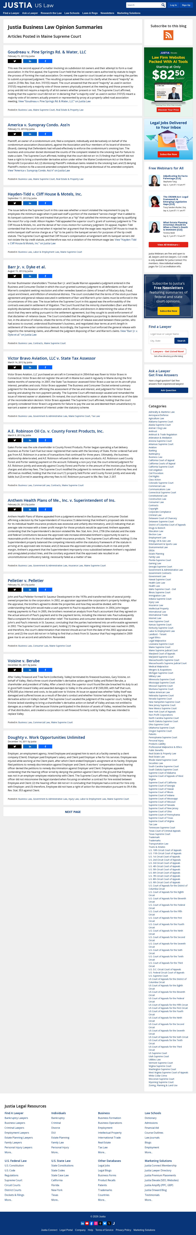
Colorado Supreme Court (161, 482)
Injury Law (73, 798)
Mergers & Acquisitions (160, 669)
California (56, 1180)
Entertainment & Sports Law (163, 544)
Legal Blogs (104, 1170)
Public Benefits (156, 750)
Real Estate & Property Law (69, 109)
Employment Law (157, 537)
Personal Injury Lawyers (18, 1147)
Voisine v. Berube (24, 660)
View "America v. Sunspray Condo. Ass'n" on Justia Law (39, 170)
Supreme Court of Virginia (161, 821)
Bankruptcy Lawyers (16, 1118)
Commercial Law (41, 485)
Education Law (156, 531)
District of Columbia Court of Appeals (167, 524)
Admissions (151, 1123)
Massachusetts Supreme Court (164, 660)
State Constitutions (62, 1165)
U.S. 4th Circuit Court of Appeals (164, 866)
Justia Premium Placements (160, 1175)
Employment (105, 1127)
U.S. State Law (61, 1161)
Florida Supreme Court (160, 560)
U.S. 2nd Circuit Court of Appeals (165, 859)
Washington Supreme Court (162, 1069)
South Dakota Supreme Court (163, 769)
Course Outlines (154, 1132)
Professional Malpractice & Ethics (165, 747)
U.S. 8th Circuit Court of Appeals (164, 879)
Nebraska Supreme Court (161, 695)
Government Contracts (160, 573)
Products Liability (157, 743)
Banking (153, 450)
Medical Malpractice (158, 666)
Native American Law (159, 692)
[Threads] (100, 1223)
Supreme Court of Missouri (162, 801)
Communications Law (159, 489)
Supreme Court (13, 1180)
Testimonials (152, 1195)
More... (8, 1152)
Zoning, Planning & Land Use (163, 1085)
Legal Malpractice (157, 640)
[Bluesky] (105, 1223)
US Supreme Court (158, 1053)
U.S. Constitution (14, 1165)
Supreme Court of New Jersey (163, 808)
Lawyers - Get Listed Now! (168, 351)
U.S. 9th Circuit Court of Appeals (164, 882)
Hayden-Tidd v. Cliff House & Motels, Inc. (45, 194)
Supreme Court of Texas (161, 817)
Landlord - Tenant (157, 634)
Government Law (157, 576)
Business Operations (110, 1123)
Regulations (11, 1175)
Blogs (148, 1142)
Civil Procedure (156, 473)
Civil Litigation (155, 469)
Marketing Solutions (128, 13)
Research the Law (51, 13)
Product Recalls (106, 1180)
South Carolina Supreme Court (164, 766)
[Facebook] (91, 1223)
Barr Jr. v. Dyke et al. (27, 266)
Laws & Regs (90, 13)
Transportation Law (158, 843)
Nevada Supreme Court (160, 698)
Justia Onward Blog (156, 1190)
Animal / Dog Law (157, 428)
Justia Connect (49, 1230)
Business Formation (109, 1118)
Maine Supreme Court (44, 109)
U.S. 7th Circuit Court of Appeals (164, 875)
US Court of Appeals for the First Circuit (168, 1008)
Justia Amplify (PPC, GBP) (159, 1185)
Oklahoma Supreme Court (162, 727)
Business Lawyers (15, 1123)
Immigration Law (157, 595)
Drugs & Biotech (157, 527)
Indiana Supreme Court (160, 598)
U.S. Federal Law (16, 1161)
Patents (152, 734)
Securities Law (156, 763)
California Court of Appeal (161, 460)
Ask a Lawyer (30, 13)
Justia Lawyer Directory (158, 1170)
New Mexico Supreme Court (163, 708)
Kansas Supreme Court (160, 624)
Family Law (154, 556)
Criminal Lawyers (14, 1127)
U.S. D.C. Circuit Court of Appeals (165, 969)
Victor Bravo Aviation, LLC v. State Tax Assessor (52, 358)
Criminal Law (155, 515)
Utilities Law (155, 1059)
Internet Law (155, 618)
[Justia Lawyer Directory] (113, 1223)
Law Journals (152, 1137)
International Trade (158, 614)
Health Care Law (157, 582)
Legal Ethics (154, 637)
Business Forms (107, 1175)
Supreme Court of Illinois (161, 792)
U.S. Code (10, 1170)
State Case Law (60, 1175)
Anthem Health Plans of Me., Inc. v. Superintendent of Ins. (61, 500)
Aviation (153, 447)
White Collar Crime (158, 1075)
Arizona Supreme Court (160, 440)
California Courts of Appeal (162, 463)
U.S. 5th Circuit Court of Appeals (164, 869)
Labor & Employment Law (46, 251)
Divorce (55, 1127)
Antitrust (153, 431)
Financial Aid (152, 1127)
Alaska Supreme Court (160, 424)
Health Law (154, 585)
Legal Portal (66, 1230)
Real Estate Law (157, 756)
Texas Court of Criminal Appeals (165, 830)
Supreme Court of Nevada (162, 805)
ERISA (152, 550)
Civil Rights (154, 476)
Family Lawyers (13, 1142)
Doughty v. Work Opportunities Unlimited (46, 737)
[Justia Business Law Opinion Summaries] (17, 5)
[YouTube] (87, 1223)
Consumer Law (40, 645)
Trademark (154, 837)
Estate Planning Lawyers (19, 1137)
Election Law (155, 534)
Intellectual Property (159, 608)
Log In (173, 5)
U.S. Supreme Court (158, 975)
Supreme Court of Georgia (162, 785)
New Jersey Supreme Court (162, 705)
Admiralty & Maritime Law (162, 411)
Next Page (73, 812)
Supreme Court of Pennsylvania (164, 814)
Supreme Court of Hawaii (161, 788)
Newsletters (107, 13)
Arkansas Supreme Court (161, 444)
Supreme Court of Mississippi (163, 798)
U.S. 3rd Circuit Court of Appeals (164, 863)
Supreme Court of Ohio (160, 811)
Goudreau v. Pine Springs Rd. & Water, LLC (47, 51)
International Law (157, 611)
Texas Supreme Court (159, 834)
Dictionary (150, 1118)
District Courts (13, 1190)
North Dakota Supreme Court (163, 721)
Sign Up (186, 5)
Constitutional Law (158, 495)
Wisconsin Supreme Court (161, 1078)
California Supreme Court (161, 466)
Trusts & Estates (157, 846)
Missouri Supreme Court (161, 685)
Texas (54, 1195)
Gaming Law (155, 563)
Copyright (153, 508)
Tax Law (95, 416)
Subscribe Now (168, 310)
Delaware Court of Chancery (163, 518)
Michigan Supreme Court (161, 672)
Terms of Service (104, 1230)
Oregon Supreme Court (160, 730)
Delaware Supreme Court (161, 521)
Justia (102, 1216)
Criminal (56, 1123)
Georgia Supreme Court (160, 566)
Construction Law (157, 498)
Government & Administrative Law (50, 416)
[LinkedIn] (82, 1223)
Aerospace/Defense (158, 415)
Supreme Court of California (162, 782)
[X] (109, 1223)
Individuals (58, 1113)
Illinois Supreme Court (159, 592)
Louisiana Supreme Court (161, 643)
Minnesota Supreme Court (162, 679)
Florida (55, 1185)
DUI (53, 1132)
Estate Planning (156, 553)
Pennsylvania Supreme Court (163, 737)
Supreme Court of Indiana (161, 795)
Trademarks (155, 840)
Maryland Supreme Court (161, 656)
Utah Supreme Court (159, 1056)
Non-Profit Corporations (161, 714)
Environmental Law (158, 547)
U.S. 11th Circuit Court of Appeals (165, 853)
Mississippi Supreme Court (162, 682)
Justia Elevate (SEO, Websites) (162, 1180)
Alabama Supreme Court (161, 421)
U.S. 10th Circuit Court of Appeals (165, 850)
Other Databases (109, 1161)
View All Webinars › (168, 244)
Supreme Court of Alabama (162, 772)
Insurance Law (75, 565)
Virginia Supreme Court (160, 1066)
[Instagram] (96, 1223)
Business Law (25, 109)
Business (104, 1113)
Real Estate (104, 1142)
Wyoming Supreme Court (161, 1082)
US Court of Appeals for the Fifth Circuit (168, 1004)
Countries (103, 1195)
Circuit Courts (12, 1185)
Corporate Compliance (160, 511)
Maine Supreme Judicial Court (163, 650)
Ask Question (168, 390)
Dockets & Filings (14, 1195)
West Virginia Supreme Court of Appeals (168, 1072)
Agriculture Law (156, 418)
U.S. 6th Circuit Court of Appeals (164, 872)
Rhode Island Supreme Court (163, 759)
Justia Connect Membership (161, 1165)
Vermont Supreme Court (161, 1062)
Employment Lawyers (17, 1132)
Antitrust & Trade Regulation (163, 434)
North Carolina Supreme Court (164, 718)
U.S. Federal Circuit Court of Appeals (166, 972)
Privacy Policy (123, 1230)
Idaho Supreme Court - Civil (162, 589)
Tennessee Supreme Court (162, 827)
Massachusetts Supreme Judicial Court (168, 663)
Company (80, 1230)
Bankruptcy (154, 453)
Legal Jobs (104, 1165)
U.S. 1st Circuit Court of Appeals (164, 856)
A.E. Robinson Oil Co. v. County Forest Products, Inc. (56, 431)
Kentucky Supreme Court (161, 627)
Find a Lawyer (11, 13)
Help (90, 1230)
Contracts (38, 343)
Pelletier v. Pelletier (26, 580)
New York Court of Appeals (162, 711)
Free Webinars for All (166, 168)
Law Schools (71, 13)
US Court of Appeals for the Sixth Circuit (168, 1037)
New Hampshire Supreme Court (164, 701)
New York (56, 1190)
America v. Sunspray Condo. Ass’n (39, 124)
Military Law (155, 676)
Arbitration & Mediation (160, 437)
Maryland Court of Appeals (162, 653)
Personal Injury (156, 740)
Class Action (155, 479)
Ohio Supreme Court (159, 724)
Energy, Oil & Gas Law (160, 540)
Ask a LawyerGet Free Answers (163, 373)
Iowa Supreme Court (159, 621)
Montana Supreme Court (161, 689)
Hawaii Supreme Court (160, 579)
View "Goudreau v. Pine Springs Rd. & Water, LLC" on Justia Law (54, 101)
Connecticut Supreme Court (162, 492)
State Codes (58, 1170)
